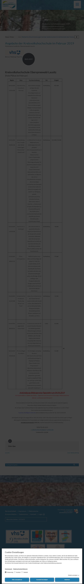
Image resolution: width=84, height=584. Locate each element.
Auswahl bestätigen (42, 579)
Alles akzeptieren (17, 579)
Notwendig (10, 572)
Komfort (18, 572)
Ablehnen (67, 579)
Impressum (8, 569)
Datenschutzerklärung (20, 569)
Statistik (25, 572)
